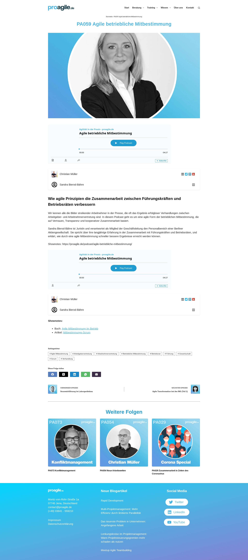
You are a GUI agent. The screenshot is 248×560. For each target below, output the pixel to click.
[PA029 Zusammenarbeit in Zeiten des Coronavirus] (176, 443)
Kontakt (190, 8)
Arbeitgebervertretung (82, 354)
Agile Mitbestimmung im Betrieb (80, 328)
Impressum (54, 520)
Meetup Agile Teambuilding (116, 550)
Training (151, 8)
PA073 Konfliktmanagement (61, 471)
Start (126, 8)
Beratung (136, 8)
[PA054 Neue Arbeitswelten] (124, 443)
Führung (169, 354)
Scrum (53, 359)
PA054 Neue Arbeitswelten (113, 471)
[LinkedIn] (189, 174)
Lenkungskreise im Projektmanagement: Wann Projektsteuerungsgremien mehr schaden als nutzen (124, 538)
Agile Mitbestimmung (59, 354)
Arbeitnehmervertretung (106, 354)
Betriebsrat (155, 354)
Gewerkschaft (184, 354)
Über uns (178, 8)
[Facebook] (52, 374)
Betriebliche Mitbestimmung (133, 354)
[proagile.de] (182, 174)
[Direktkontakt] (193, 185)
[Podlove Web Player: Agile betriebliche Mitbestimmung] (124, 144)
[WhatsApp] (85, 374)
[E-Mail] (96, 374)
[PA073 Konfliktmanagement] (72, 443)
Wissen (164, 8)
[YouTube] (193, 174)
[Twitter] (186, 174)
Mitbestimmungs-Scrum (76, 332)
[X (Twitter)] (63, 374)
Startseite (109, 17)
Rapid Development (112, 500)
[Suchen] (199, 8)
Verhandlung (67, 359)
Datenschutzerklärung (60, 523)
